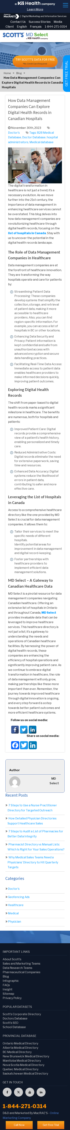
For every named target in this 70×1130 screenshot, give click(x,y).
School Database (14, 1027)
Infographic (11, 981)
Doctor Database (34, 137)
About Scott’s (12, 959)
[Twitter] (24, 730)
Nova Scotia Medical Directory (23, 1065)
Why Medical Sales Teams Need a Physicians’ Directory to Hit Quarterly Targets (33, 862)
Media (58, 22)
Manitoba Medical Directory (22, 1060)
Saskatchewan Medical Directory (25, 1073)
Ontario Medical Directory (20, 1043)
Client (10, 26)
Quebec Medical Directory (20, 1069)
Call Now (19, 1125)
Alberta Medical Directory (20, 1047)
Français (36, 26)
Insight (7, 989)
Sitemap (8, 993)
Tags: (33, 132)
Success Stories (40, 22)
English (22, 26)
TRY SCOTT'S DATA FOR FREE (35, 61)
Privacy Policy (12, 998)
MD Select (48, 612)
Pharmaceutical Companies (21, 972)
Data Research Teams (17, 968)
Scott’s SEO (10, 1022)
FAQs (6, 985)
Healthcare (16, 905)
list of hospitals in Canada (27, 233)
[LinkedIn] (33, 730)
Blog (19, 73)
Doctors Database (15, 1018)
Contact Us (18, 22)
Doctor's (14, 132)
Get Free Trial (51, 1125)
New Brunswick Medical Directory (26, 1056)
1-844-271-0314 (56, 26)
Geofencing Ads (19, 897)
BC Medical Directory (17, 1052)
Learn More (35, 9)
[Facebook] (15, 730)
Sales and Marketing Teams (21, 963)
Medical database (41, 142)
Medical (13, 913)
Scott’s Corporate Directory (22, 1014)
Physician (14, 921)
